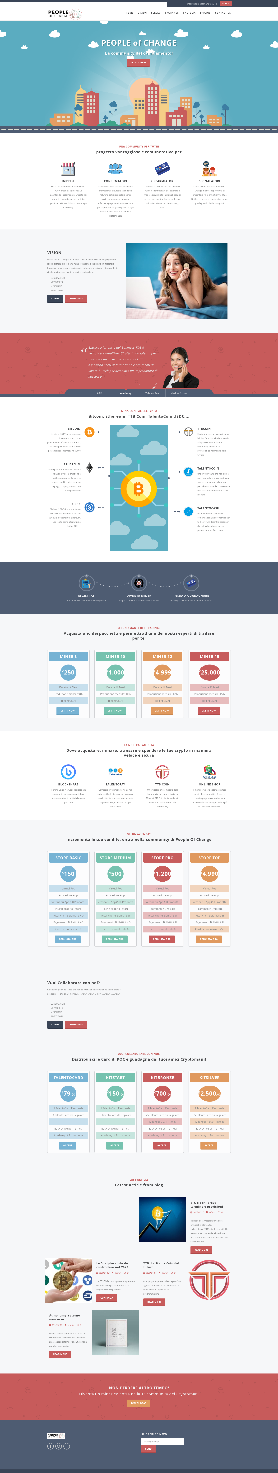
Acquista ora (68, 939)
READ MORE (201, 1249)
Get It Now (67, 710)
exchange (172, 12)
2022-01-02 (104, 1272)
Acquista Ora (162, 939)
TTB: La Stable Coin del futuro (161, 1265)
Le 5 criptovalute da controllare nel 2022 (112, 1265)
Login (225, 3)
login (55, 298)
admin (211, 1212)
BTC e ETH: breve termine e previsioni (206, 1205)
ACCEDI (114, 1145)
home (129, 12)
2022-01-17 (198, 1212)
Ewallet (158, 378)
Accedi (67, 1145)
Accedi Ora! (138, 62)
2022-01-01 (151, 1272)
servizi (156, 12)
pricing (205, 12)
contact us (223, 12)
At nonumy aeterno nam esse (64, 1317)
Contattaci (76, 298)
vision (142, 12)
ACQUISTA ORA (115, 939)
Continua (106, 1297)
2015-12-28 (57, 1325)
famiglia (189, 12)
